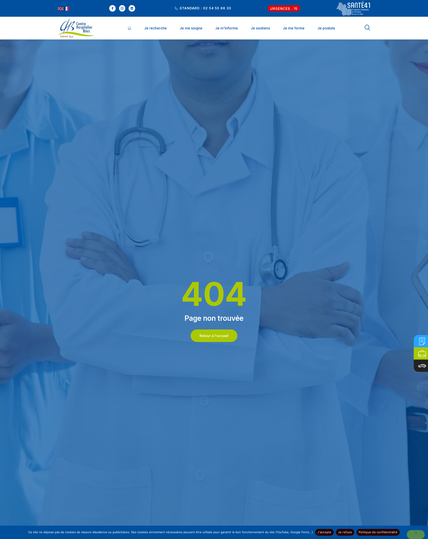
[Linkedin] (132, 8)
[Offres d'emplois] (422, 353)
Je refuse (345, 532)
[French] (67, 8)
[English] (61, 8)
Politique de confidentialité (378, 532)
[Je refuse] (416, 534)
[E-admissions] (422, 341)
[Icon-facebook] (112, 8)
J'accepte (324, 532)
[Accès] (422, 366)
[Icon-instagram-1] (122, 8)
